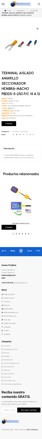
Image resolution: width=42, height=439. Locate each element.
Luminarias (7, 377)
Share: (4, 134)
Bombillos (7, 356)
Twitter (6, 330)
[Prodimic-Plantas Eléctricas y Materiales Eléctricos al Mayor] (21, 4)
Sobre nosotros (9, 298)
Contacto (7, 302)
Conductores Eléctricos (11, 363)
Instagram (7, 327)
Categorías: (5, 131)
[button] (37, 28)
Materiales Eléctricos (11, 312)
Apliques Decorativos (10, 349)
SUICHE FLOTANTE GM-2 (21, 223)
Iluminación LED (9, 367)
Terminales (24, 131)
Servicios (7, 305)
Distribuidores (8, 309)
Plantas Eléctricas (10, 316)
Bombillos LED (8, 360)
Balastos (6, 353)
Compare (8, 124)
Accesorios (16, 131)
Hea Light (7, 320)
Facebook (7, 334)
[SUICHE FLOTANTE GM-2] (21, 200)
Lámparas (7, 370)
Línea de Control (9, 374)
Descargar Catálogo (29, 410)
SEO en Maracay (32, 430)
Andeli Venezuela (9, 323)
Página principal (9, 294)
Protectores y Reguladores (12, 384)
